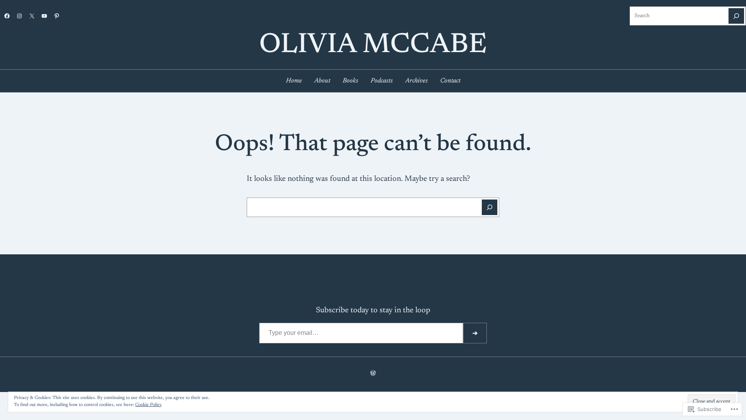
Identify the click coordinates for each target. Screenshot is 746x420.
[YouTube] (44, 16)
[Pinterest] (57, 16)
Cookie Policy (148, 404)
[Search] (736, 16)
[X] (32, 16)
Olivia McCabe (373, 46)
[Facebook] (7, 16)
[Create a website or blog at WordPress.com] (373, 374)
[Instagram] (19, 16)
